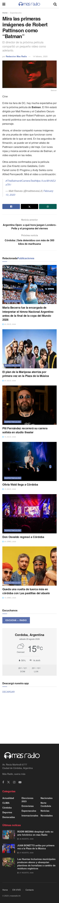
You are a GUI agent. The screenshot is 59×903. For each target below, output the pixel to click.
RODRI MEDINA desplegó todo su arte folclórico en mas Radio (35, 833)
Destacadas (8, 817)
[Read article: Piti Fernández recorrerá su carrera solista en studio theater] (29, 405)
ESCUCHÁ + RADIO (16, 620)
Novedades (47, 815)
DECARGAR (8, 691)
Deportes (7, 812)
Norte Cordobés (46, 804)
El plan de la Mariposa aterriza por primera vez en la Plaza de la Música (25, 374)
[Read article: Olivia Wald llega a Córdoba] (29, 461)
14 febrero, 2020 (40, 56)
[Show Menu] (3, 4)
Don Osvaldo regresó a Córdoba (23, 537)
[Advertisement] (29, 718)
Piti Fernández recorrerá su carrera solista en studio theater (24, 430)
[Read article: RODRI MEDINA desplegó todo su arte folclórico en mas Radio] (8, 834)
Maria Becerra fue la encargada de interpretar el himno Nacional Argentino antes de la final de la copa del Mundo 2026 (27, 313)
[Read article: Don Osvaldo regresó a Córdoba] (29, 513)
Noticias (45, 810)
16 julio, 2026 (10, 437)
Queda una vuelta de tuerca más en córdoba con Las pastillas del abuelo (26, 591)
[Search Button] (55, 4)
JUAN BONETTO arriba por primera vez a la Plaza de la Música (35, 847)
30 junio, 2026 (10, 541)
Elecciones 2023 (27, 799)
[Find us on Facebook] (3, 782)
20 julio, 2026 (10, 324)
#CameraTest (27, 181)
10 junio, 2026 (10, 598)
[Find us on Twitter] (8, 782)
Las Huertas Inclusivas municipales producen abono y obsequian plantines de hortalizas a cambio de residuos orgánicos (36, 863)
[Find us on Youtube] (20, 782)
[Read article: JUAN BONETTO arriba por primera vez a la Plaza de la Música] (8, 848)
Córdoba (7, 807)
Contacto (29, 889)
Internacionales (30, 815)
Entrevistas (28, 806)
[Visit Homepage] (29, 4)
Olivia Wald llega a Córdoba (20, 484)
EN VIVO (16, 889)
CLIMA (5, 802)
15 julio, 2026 (10, 489)
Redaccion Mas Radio (16, 56)
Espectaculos (16, 12)
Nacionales (47, 798)
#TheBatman (13, 181)
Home (5, 12)
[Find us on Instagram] (14, 782)
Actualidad (8, 798)
